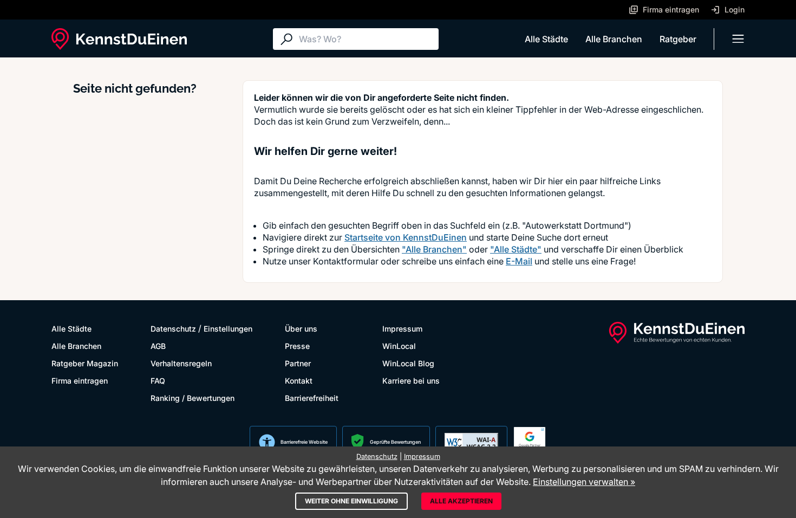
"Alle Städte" (515, 249)
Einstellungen (228, 328)
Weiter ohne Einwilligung (351, 501)
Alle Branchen (613, 39)
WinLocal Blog (408, 363)
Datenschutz (173, 328)
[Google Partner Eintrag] (529, 442)
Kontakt (298, 380)
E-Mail (519, 261)
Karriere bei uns (411, 380)
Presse (297, 346)
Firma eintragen (79, 380)
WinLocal (399, 346)
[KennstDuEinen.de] (119, 39)
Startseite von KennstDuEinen (405, 237)
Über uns (301, 328)
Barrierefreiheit (311, 398)
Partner (298, 363)
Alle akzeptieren (461, 501)
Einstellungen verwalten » (584, 481)
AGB (158, 346)
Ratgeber (678, 39)
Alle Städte (546, 39)
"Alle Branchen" (434, 249)
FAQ (158, 380)
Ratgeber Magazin (84, 363)
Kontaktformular (346, 261)
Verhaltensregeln (181, 363)
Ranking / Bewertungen (192, 398)
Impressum (402, 328)
